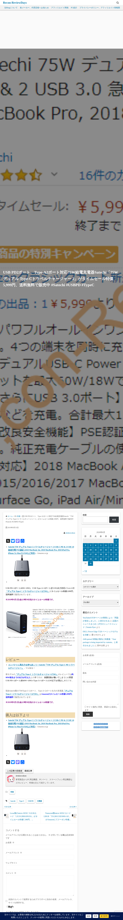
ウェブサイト (11, 863)
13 (106, 550)
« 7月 (85, 571)
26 (101, 559)
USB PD (30, 801)
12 (101, 550)
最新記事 (28, 771)
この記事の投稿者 (14, 771)
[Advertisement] (61, 30)
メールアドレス (14, 853)
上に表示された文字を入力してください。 (24, 912)
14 (111, 550)
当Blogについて (11, 8)
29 (116, 559)
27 (106, 559)
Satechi (12, 801)
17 (91, 554)
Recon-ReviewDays (15, 2)
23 (85, 559)
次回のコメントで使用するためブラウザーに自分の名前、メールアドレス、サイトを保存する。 (41, 901)
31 (91, 563)
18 (96, 554)
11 (96, 550)
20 (106, 554)
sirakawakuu (70, 533)
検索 (85, 515)
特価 (12, 792)
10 (91, 550)
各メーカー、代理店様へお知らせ (34, 8)
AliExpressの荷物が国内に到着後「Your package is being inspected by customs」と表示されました (100, 642)
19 (101, 554)
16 (85, 554)
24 (91, 559)
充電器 (39, 801)
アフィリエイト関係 (59, 8)
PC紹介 (74, 8)
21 (111, 554)
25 (96, 559)
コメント (11, 873)
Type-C (21, 801)
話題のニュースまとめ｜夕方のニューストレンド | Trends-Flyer (100, 624)
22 (116, 554)
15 (116, 550)
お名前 (10, 843)
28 (111, 559)
